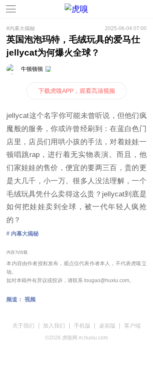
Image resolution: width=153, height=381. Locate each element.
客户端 (132, 325)
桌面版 (107, 325)
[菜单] (11, 9)
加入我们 (54, 325)
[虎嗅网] (76, 9)
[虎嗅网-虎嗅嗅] (127, 9)
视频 (30, 299)
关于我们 (23, 325)
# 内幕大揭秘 (22, 233)
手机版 (82, 325)
